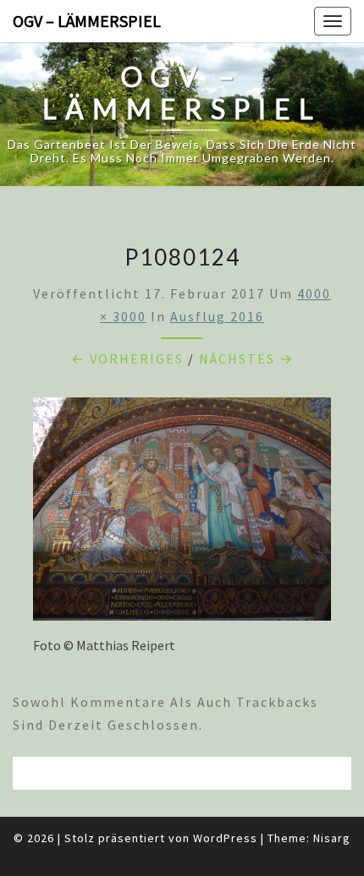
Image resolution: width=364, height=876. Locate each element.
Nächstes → (246, 358)
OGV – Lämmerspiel (87, 20)
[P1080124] (182, 514)
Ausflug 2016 (217, 316)
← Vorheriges (127, 358)
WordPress (225, 838)
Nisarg (331, 838)
